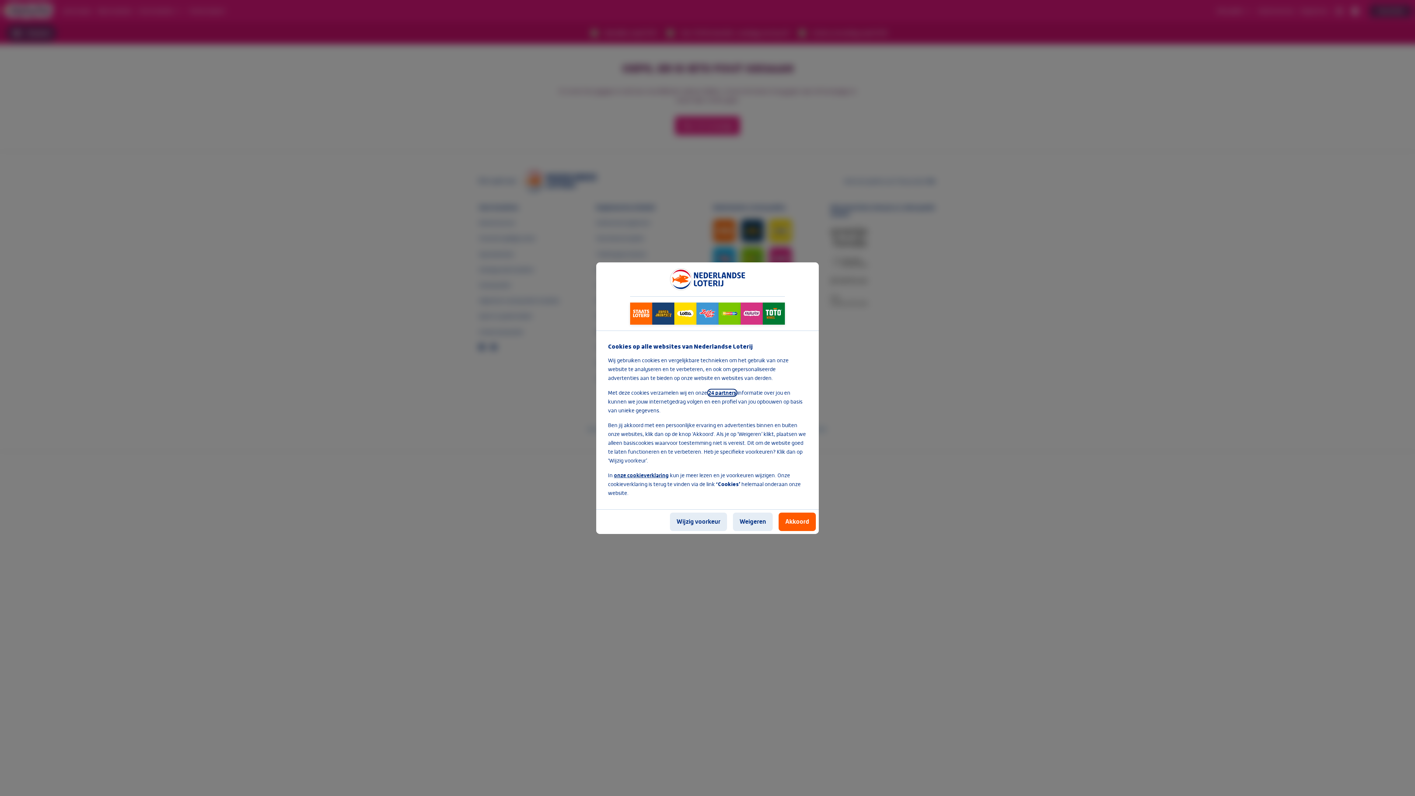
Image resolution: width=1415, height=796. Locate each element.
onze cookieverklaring (641, 475)
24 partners (722, 393)
